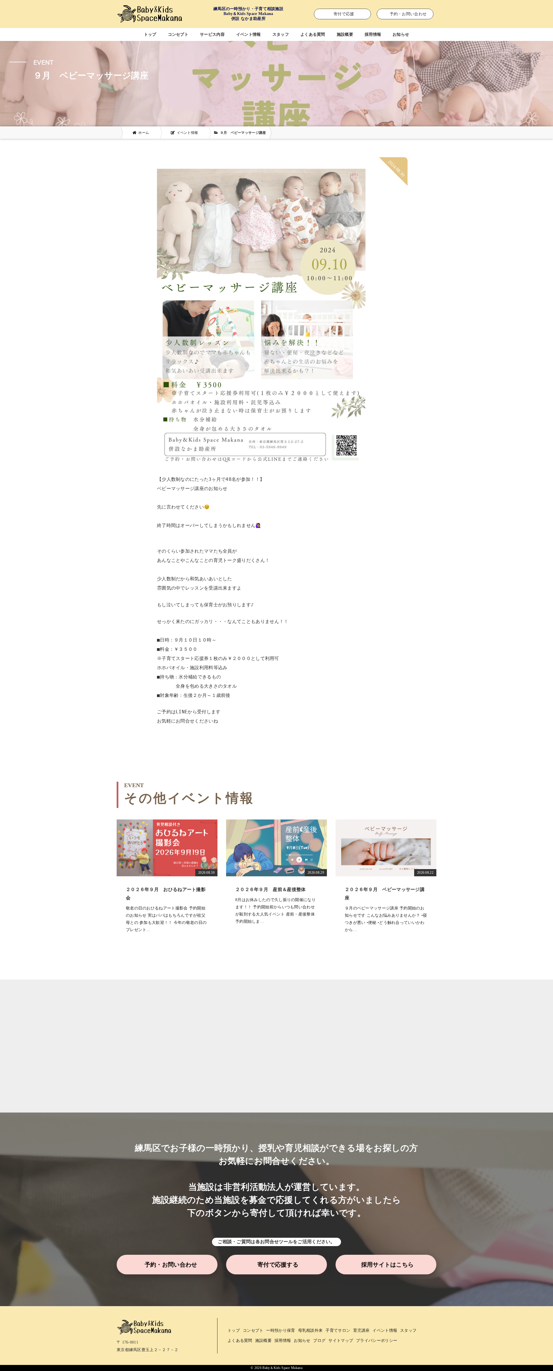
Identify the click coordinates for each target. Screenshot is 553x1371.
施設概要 (345, 34)
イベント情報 (248, 34)
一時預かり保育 (280, 1330)
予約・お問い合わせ (171, 1264)
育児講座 (361, 1330)
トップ (150, 34)
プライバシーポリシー (376, 1340)
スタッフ (280, 34)
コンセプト (178, 34)
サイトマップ (340, 1340)
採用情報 (373, 34)
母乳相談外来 (310, 1330)
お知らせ (401, 34)
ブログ (319, 1340)
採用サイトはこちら (387, 1264)
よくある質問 (312, 34)
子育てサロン (337, 1330)
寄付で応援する (277, 1264)
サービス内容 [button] (212, 34)
